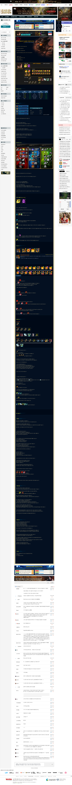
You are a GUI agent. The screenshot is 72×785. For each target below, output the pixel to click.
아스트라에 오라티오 (4, 167)
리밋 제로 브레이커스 (4, 164)
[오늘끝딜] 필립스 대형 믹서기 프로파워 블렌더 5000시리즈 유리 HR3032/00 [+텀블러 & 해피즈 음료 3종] (65, 130)
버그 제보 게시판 (3, 60)
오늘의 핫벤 (3, 132)
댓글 (58, 31)
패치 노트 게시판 (3, 55)
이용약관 (25, 776)
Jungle (7, 87)
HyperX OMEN (3, 158)
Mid (1, 89)
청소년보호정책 (37, 776)
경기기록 (2, 103)
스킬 (58, 27)
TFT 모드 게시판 (3, 80)
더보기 (68, 209)
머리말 (59, 21)
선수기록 (2, 104)
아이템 (59, 28)
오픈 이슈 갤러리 (3, 130)
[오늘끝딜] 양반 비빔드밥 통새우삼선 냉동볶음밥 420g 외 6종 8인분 (65, 132)
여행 (1, 151)
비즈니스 (21, 776)
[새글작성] (52, 582)
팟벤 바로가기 (3, 144)
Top (1, 87)
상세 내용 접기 (18, 275)
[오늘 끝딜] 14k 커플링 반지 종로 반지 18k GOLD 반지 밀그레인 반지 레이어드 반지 (65, 134)
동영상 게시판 (3, 97)
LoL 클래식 (3, 67)
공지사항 (54, 776)
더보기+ (70, 22)
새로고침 (69, 81)
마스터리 (58, 24)
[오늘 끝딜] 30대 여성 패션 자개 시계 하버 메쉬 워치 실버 (65, 127)
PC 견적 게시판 (3, 137)
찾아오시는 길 (50, 776)
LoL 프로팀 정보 (3, 113)
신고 (53, 589)
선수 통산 (2, 108)
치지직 (2, 146)
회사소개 (17, 776)
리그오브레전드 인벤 (6, 20)
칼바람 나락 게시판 (4, 82)
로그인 (66, 4)
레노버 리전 (3, 160)
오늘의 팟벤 (3, 133)
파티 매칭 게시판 (3, 76)
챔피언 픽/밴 (3, 110)
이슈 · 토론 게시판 (3, 73)
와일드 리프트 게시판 (4, 78)
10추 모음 (3, 44)
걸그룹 (2, 149)
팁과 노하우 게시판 (4, 53)
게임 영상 (2, 155)
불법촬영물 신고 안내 (43, 776)
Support (2, 90)
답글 (51, 589)
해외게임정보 (3, 153)
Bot (6, 89)
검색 (9, 32)
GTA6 (2, 169)
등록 (52, 765)
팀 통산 (2, 106)
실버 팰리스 (3, 162)
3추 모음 (3, 43)
